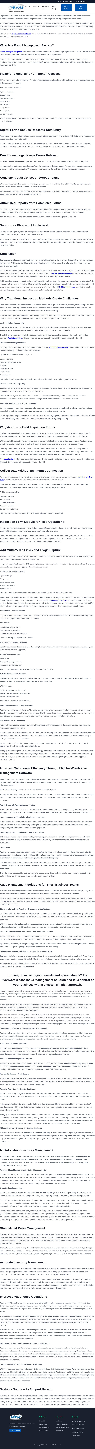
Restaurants (59, 1430)
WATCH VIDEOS (81, 1)
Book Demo (66, 8)
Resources (45, 6)
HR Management (44, 1427)
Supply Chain (43, 1424)
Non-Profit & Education (62, 1427)
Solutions (27, 6)
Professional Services (62, 1424)
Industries (36, 6)
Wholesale (59, 1421)
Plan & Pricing (54, 8)
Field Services (43, 1430)
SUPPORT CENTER (68, 1)
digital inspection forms (21, 34)
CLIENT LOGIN (80, 8)
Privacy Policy (76, 1435)
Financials (42, 1421)
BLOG (59, 1)
